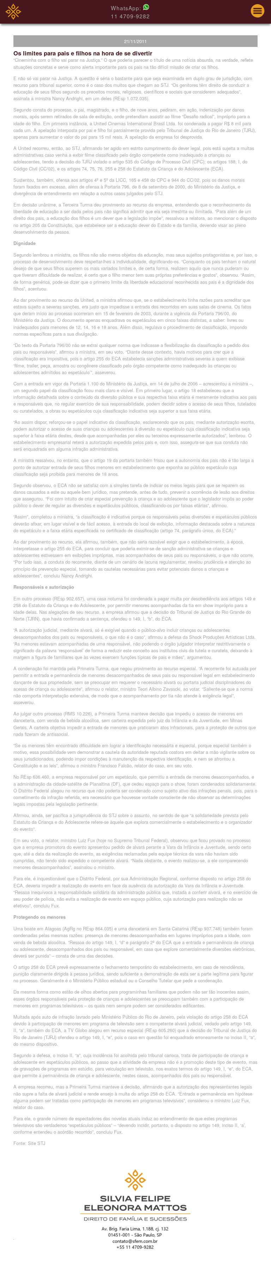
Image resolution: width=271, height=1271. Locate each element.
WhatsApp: (127, 8)
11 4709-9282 (130, 16)
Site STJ (36, 1143)
